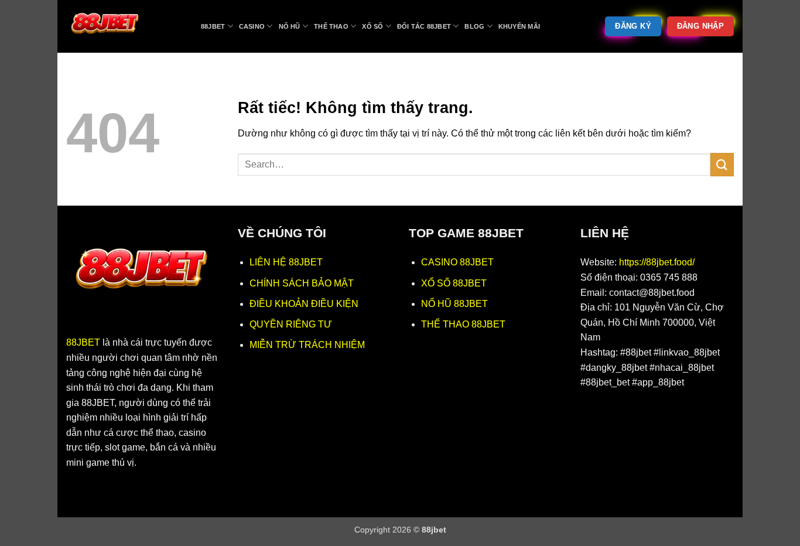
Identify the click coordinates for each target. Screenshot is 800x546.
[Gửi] (722, 164)
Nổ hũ (289, 26)
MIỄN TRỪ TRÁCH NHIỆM (307, 345)
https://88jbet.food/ (657, 262)
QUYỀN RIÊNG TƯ (290, 324)
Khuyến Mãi (519, 26)
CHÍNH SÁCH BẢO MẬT (301, 283)
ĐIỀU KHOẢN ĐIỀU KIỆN (303, 304)
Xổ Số (372, 26)
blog (474, 26)
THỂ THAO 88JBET (463, 324)
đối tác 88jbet (424, 26)
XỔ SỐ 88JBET (454, 283)
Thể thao (331, 26)
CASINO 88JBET (457, 262)
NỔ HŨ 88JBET (454, 304)
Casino (252, 26)
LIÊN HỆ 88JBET (286, 262)
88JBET (83, 342)
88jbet (213, 26)
